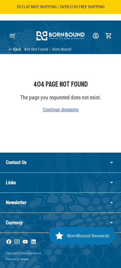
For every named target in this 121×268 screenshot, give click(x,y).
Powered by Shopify (17, 259)
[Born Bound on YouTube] (25, 242)
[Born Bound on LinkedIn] (33, 242)
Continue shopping (60, 109)
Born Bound (34, 253)
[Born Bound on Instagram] (17, 242)
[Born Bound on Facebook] (9, 242)
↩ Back (15, 49)
